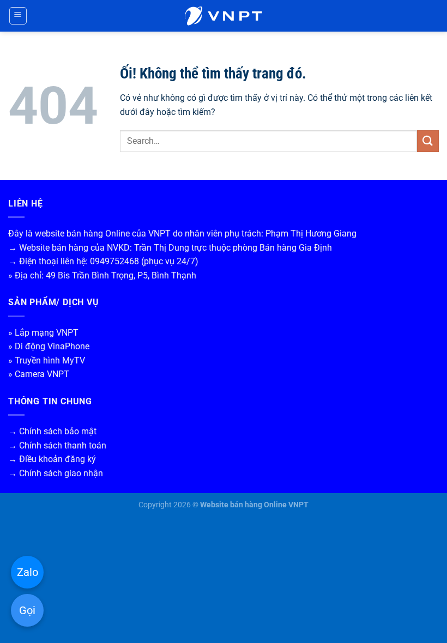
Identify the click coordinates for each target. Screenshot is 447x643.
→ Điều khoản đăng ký (52, 459)
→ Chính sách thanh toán (57, 445)
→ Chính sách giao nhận (55, 473)
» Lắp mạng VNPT (43, 332)
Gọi (27, 610)
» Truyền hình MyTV (46, 360)
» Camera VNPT (38, 374)
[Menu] (18, 16)
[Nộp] (428, 140)
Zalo (27, 572)
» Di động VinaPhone (48, 346)
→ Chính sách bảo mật (52, 431)
